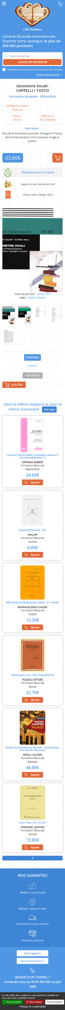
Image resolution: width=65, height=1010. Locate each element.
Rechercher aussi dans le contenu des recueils (35, 69)
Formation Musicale (23, 96)
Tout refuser (35, 1002)
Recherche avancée (47, 74)
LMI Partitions (32, 29)
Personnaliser (54, 1002)
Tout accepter (13, 1002)
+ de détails (33, 375)
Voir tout (49, 409)
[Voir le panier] (60, 4)
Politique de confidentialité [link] (32, 1006)
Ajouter (57, 158)
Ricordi (17, 119)
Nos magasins (32, 953)
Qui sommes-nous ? (32, 961)
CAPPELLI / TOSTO (32, 90)
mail (33, 986)
